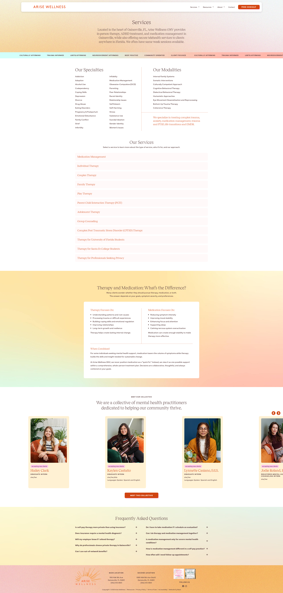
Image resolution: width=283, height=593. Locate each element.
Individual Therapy (88, 165)
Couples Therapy (86, 175)
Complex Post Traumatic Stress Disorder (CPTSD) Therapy (110, 230)
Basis (179, 589)
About (219, 7)
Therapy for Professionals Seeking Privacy (100, 258)
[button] (273, 413)
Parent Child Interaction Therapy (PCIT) (99, 202)
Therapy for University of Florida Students (100, 239)
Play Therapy (84, 193)
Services (193, 7)
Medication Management (91, 156)
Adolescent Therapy (88, 212)
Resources (207, 7)
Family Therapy (86, 184)
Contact (231, 7)
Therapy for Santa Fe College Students (98, 248)
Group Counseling (87, 221)
